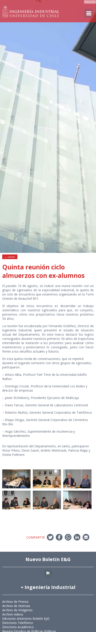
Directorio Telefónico (17, 623)
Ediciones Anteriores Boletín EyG (25, 618)
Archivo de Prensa (15, 601)
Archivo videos (12, 614)
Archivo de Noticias (16, 606)
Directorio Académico (18, 627)
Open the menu (88, 13)
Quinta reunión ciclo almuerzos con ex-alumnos (43, 271)
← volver (9, 256)
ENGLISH (90, 2)
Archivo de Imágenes (17, 610)
